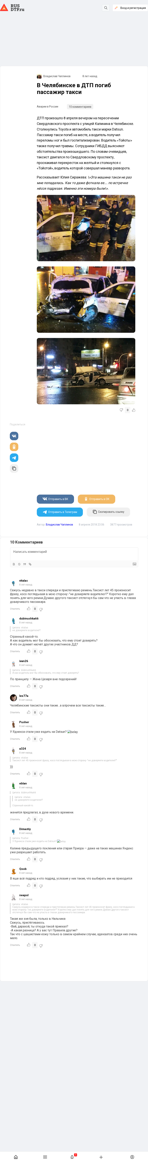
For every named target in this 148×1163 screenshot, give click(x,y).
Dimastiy (25, 829)
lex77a (23, 696)
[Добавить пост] (101, 1157)
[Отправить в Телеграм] (14, 457)
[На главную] (16, 1157)
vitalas (23, 580)
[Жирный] (14, 564)
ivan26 (23, 661)
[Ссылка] (30, 564)
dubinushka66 (29, 618)
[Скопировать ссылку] (14, 468)
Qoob (23, 869)
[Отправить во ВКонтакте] (14, 436)
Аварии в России (47, 106)
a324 (22, 748)
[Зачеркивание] (19, 564)
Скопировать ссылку (111, 512)
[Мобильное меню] (45, 1157)
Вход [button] (133, 7)
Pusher (24, 722)
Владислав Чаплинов (57, 76)
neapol (24, 895)
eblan (23, 783)
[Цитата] (24, 564)
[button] (72, 1157)
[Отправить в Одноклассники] (14, 447)
